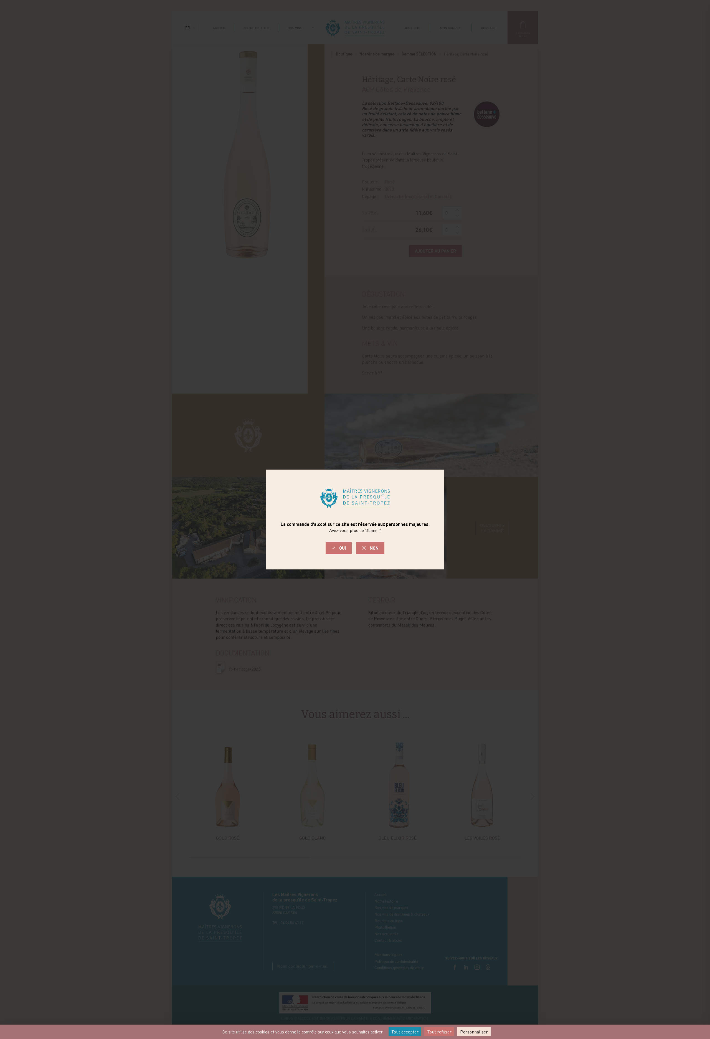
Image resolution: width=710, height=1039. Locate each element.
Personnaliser (474, 1032)
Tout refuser (439, 1032)
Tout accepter (405, 1032)
